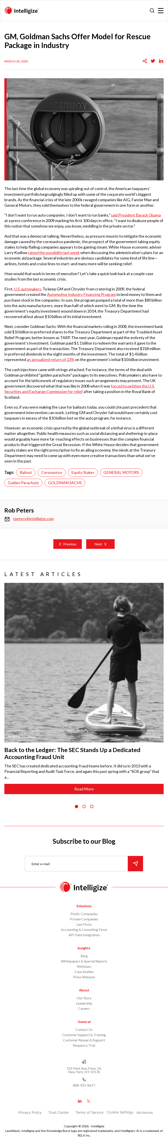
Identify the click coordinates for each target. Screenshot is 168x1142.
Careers (84, 1008)
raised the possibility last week (54, 252)
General (84, 1021)
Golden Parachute (23, 482)
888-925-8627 (84, 1085)
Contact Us (84, 1029)
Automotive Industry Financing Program (81, 294)
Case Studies (84, 971)
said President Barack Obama (136, 215)
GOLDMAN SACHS (65, 482)
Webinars (84, 966)
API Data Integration (84, 935)
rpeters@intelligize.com (33, 518)
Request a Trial (84, 1045)
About (84, 990)
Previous (69, 544)
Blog (84, 956)
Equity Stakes (82, 472)
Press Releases (84, 977)
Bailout (26, 472)
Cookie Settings (120, 1112)
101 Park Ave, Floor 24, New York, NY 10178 (84, 1070)
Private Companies (84, 919)
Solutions (84, 906)
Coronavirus (51, 472)
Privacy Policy (30, 1112)
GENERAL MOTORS (121, 472)
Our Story (84, 998)
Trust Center (58, 1112)
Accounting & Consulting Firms (84, 929)
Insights (84, 948)
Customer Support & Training (84, 1035)
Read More (84, 788)
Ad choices (144, 1112)
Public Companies (84, 914)
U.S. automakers (27, 288)
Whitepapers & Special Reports (84, 961)
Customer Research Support (84, 1040)
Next (98, 544)
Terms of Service (89, 1112)
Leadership (84, 1003)
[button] (76, 806)
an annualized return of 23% (50, 359)
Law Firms (84, 924)
